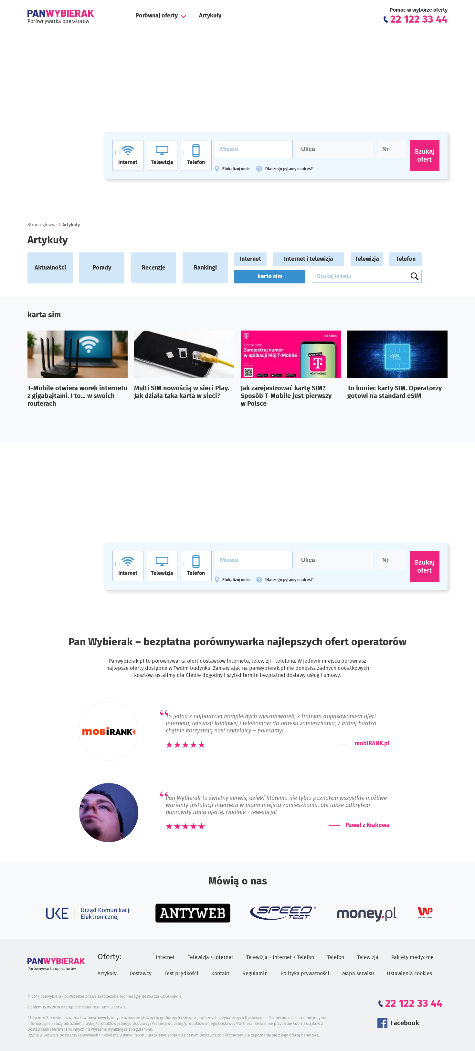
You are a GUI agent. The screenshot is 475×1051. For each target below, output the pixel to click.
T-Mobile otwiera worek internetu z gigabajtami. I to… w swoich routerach (77, 396)
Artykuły (210, 16)
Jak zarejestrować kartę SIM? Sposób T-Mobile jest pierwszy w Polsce (286, 396)
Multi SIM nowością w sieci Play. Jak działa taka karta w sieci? (181, 392)
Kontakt (220, 973)
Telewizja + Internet (210, 957)
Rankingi (205, 268)
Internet (250, 259)
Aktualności (50, 268)
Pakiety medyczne (412, 957)
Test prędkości (181, 973)
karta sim (270, 277)
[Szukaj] (414, 276)
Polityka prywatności (304, 973)
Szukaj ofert (424, 155)
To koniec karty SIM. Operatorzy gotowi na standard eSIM (394, 392)
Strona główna (42, 225)
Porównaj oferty (157, 16)
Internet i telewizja (308, 259)
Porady (102, 268)
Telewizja (367, 259)
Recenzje (153, 268)
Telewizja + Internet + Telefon (280, 957)
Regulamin (255, 973)
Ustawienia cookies (409, 973)
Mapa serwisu (358, 973)
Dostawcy (141, 973)
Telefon (406, 259)
